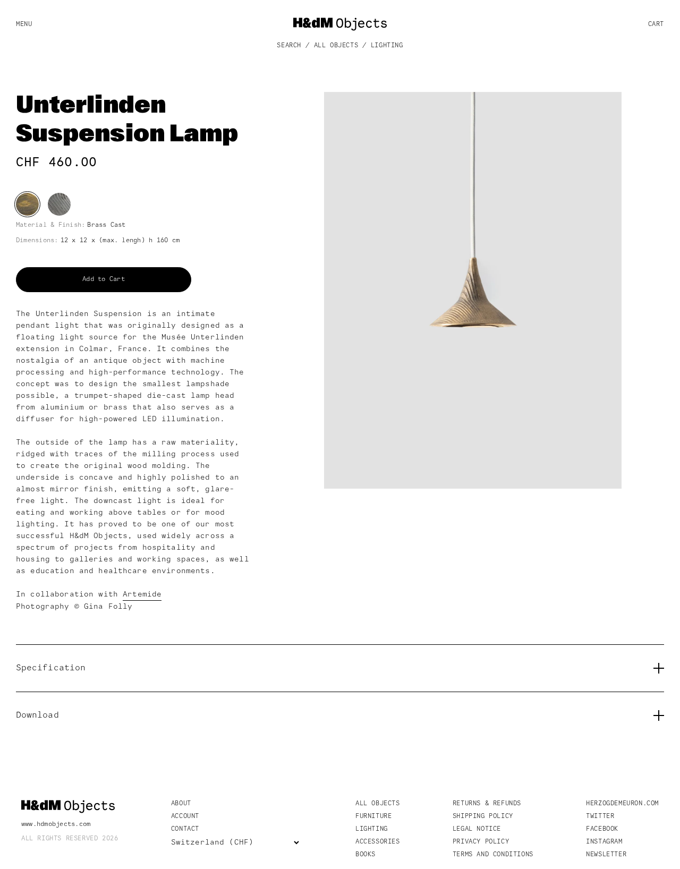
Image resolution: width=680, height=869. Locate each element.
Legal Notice (477, 829)
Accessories (377, 842)
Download (37, 715)
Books (365, 854)
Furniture (373, 816)
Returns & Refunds (487, 803)
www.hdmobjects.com (55, 824)
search (289, 45)
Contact (185, 829)
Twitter (600, 816)
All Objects (336, 45)
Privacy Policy (481, 842)
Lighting (387, 45)
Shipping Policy (483, 816)
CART (656, 24)
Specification (51, 668)
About (181, 803)
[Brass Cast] (27, 204)
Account (185, 816)
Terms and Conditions (493, 854)
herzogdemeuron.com (622, 803)
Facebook (602, 829)
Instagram (604, 842)
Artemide (142, 594)
